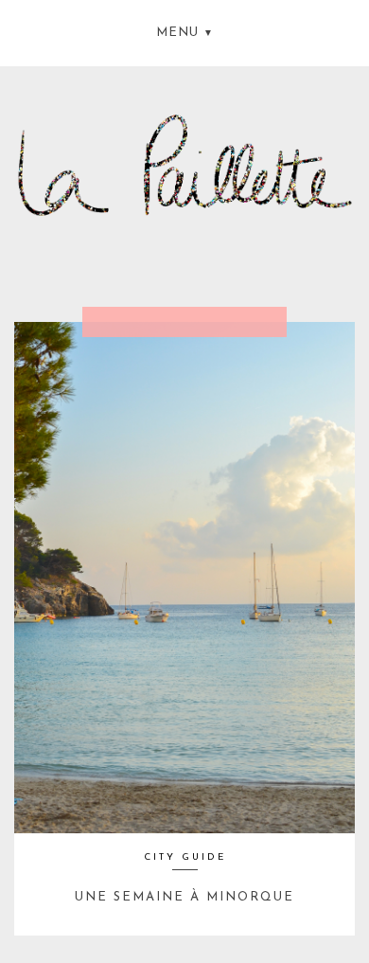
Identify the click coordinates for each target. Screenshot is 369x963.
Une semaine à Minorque (184, 897)
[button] (184, 31)
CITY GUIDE (185, 857)
